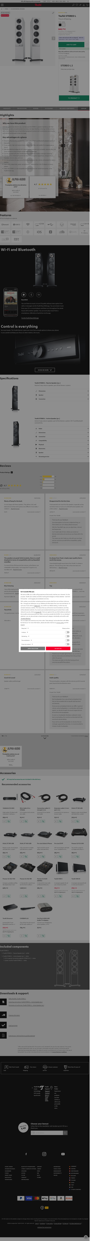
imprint (23, 624)
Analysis (24, 632)
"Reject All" (37, 605)
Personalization (26, 640)
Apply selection (33, 648)
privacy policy (60, 622)
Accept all (58, 648)
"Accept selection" (26, 618)
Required (24, 628)
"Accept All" (38, 612)
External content (26, 644)
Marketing (24, 636)
